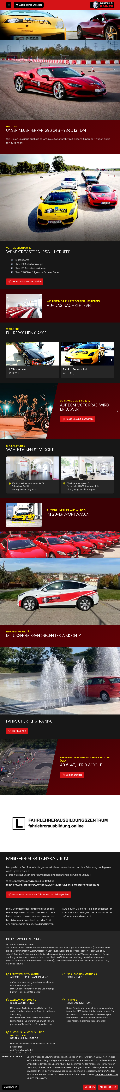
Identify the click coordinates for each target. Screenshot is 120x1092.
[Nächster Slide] (39, 306)
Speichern (90, 1087)
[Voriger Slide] (8, 306)
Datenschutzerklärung (106, 1074)
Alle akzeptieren (108, 1087)
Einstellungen (10, 1087)
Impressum (40, 1077)
